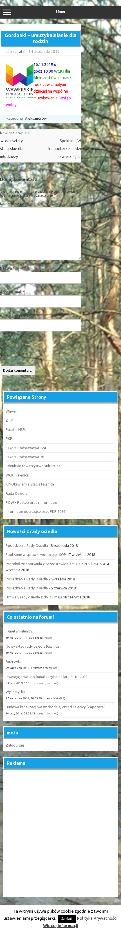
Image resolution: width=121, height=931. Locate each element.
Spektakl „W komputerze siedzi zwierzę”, (64, 149)
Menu (60, 11)
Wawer (11, 411)
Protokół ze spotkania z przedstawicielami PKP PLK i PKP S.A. (56, 564)
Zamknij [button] (67, 918)
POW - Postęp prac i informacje (31, 502)
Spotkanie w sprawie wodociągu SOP (36, 554)
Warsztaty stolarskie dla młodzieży (11, 149)
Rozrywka (14, 661)
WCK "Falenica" (18, 475)
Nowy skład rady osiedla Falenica (32, 646)
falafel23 (58, 698)
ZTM (10, 420)
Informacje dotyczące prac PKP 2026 (35, 511)
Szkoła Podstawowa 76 (25, 457)
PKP (9, 438)
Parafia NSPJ (16, 429)
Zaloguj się (15, 745)
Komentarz (11, 204)
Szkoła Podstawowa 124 (26, 448)
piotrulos (51, 683)
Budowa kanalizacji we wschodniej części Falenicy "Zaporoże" (55, 707)
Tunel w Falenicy (19, 631)
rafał (48, 637)
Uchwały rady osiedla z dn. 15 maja (34, 597)
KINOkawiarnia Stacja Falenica (30, 484)
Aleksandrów (36, 118)
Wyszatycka (15, 692)
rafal (22, 51)
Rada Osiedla (16, 493)
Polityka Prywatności (97, 918)
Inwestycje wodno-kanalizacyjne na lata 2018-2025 (47, 677)
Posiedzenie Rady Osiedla (27, 545)
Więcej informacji (60, 925)
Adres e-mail (12, 292)
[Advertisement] (60, 833)
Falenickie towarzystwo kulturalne (33, 466)
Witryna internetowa (18, 316)
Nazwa (7, 268)
